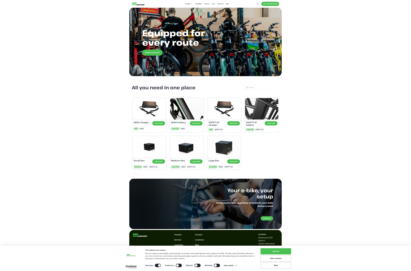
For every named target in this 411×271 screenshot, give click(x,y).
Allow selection (276, 258)
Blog (197, 245)
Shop (213, 4)
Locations (199, 240)
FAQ (227, 4)
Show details (229, 265)
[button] (187, 3)
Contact (198, 234)
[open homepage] (140, 3)
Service (206, 4)
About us (220, 4)
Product (178, 234)
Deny (276, 265)
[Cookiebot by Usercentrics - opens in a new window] (131, 266)
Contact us (267, 218)
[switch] (179, 265)
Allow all (276, 251)
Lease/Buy (198, 4)
